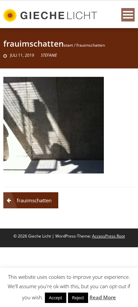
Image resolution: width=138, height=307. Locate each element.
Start (68, 45)
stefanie (49, 55)
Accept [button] (55, 298)
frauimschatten (34, 200)
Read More (102, 297)
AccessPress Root (108, 236)
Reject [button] (78, 298)
